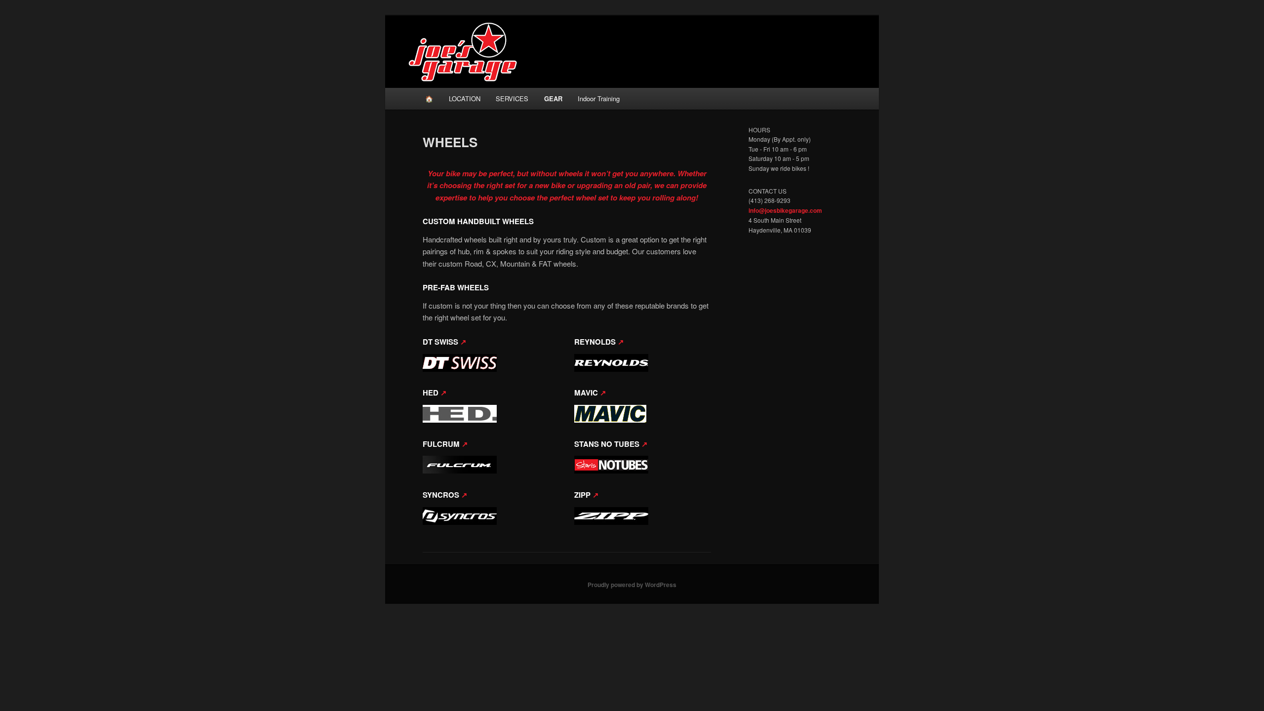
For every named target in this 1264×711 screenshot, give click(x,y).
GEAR (553, 98)
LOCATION (464, 98)
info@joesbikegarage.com (785, 210)
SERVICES (512, 98)
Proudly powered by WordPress (632, 584)
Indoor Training (599, 98)
